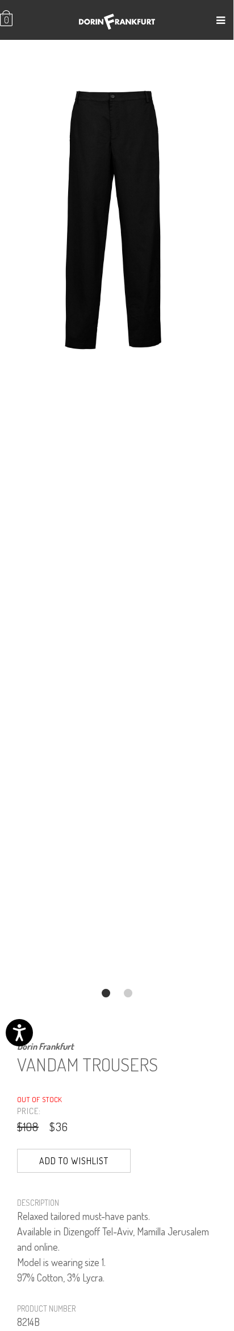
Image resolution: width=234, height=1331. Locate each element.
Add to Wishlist (73, 1160)
